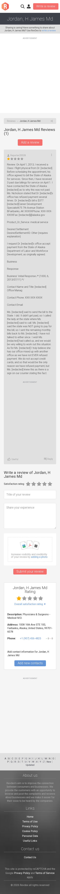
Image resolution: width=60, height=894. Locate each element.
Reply (50, 459)
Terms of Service (45, 873)
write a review (49, 30)
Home (30, 816)
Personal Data (30, 836)
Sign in (28, 6)
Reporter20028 (18, 155)
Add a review (30, 142)
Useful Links (30, 840)
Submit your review (30, 571)
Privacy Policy (30, 826)
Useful (15, 459)
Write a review (45, 6)
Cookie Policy (30, 831)
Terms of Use (30, 821)
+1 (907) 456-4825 (30, 638)
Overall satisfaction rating (30, 604)
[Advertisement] (30, 73)
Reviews (11, 121)
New (49, 761)
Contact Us (30, 857)
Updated (30, 765)
